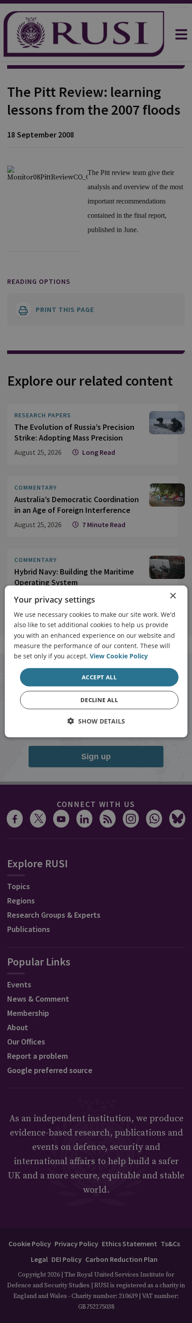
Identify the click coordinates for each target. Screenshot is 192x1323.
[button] (96, 721)
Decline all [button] (99, 700)
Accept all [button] (99, 677)
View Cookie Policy (119, 656)
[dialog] (96, 661)
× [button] (172, 596)
